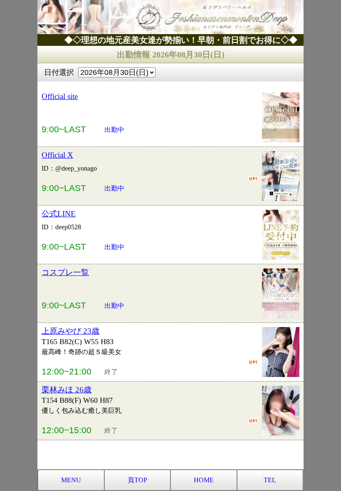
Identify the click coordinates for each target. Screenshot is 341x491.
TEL (270, 480)
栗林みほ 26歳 (66, 389)
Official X (57, 155)
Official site (60, 96)
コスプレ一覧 (65, 272)
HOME (204, 480)
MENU (71, 480)
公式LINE (59, 213)
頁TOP (137, 480)
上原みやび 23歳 (70, 331)
